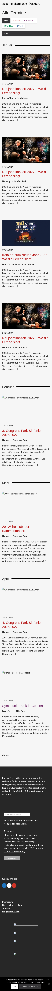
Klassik (16, 21)
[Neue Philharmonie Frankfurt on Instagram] (9, 885)
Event (20, 26)
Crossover (29, 21)
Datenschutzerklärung (14, 851)
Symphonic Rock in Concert (22, 706)
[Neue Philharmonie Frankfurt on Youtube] (14, 885)
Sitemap (6, 908)
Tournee (8, 26)
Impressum (7, 901)
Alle (6, 21)
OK (15, 986)
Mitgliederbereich (10, 911)
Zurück (5, 755)
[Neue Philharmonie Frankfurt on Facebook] (4, 885)
